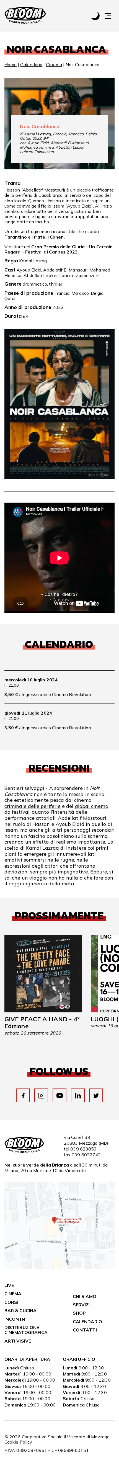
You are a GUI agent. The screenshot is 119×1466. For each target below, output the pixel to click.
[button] (111, 15)
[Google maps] (59, 1267)
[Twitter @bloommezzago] (96, 1095)
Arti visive (17, 1341)
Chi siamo (84, 1296)
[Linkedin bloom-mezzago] (78, 1095)
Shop (79, 1313)
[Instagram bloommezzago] (41, 1095)
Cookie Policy (18, 1442)
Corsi (11, 1302)
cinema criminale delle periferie (48, 803)
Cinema (54, 64)
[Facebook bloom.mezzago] (23, 1095)
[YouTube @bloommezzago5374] (59, 1095)
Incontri (15, 1319)
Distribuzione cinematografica (26, 1330)
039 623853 (83, 1149)
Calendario (31, 64)
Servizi (81, 1304)
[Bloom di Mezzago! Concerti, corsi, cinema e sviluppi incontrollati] (25, 16)
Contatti (85, 1330)
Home (10, 64)
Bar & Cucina (20, 1310)
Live (9, 1285)
